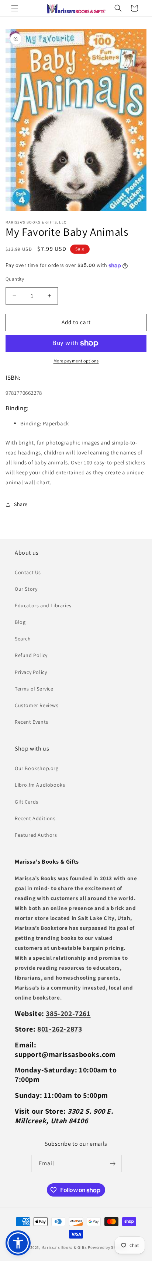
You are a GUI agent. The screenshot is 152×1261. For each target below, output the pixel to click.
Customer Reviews (37, 705)
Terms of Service (34, 688)
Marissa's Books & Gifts (64, 1247)
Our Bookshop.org (37, 768)
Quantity (15, 279)
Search (23, 638)
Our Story (26, 589)
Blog (20, 622)
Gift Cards (26, 801)
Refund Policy (31, 655)
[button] (15, 8)
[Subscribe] (113, 1163)
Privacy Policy (31, 672)
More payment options (76, 360)
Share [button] (21, 504)
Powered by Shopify (107, 1247)
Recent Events (31, 722)
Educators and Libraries (43, 605)
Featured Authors (36, 835)
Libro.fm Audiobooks (40, 784)
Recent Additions (35, 818)
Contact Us (28, 572)
